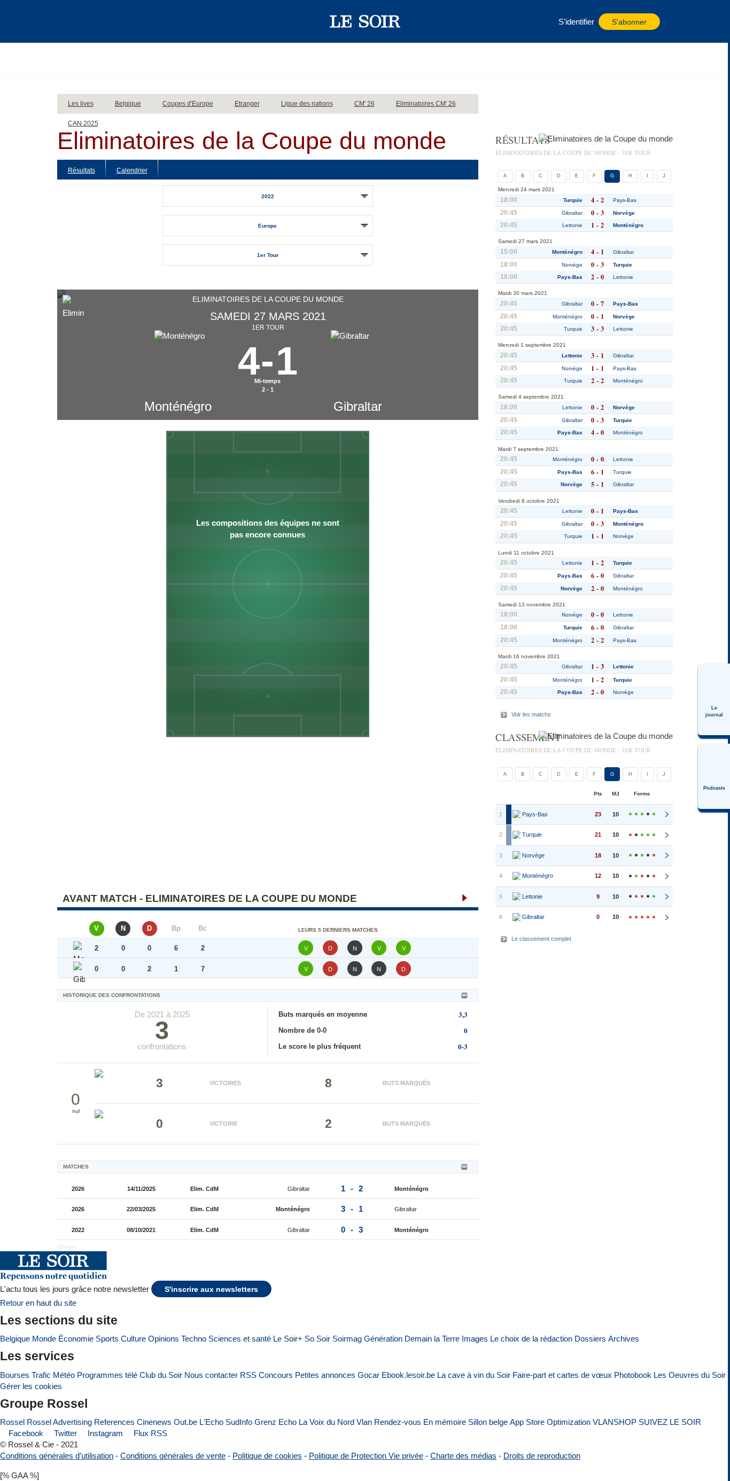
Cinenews (154, 1422)
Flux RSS (149, 1433)
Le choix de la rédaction (531, 1338)
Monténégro (178, 406)
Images (475, 1338)
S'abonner (629, 22)
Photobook (632, 1374)
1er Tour (267, 255)
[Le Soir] (365, 21)
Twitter (64, 1433)
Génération (383, 1338)
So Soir (317, 1338)
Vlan (364, 1422)
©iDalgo (66, 1247)
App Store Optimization (550, 1422)
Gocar (368, 1374)
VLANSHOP (614, 1422)
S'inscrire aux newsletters (211, 1289)
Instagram (104, 1433)
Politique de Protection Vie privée (366, 1455)
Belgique (15, 1338)
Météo (64, 1374)
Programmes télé (107, 1374)
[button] (83, 21)
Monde (44, 1338)
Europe (267, 226)
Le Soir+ (287, 1338)
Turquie (573, 200)
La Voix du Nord (326, 1422)
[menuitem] (714, 699)
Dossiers (590, 1338)
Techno (193, 1338)
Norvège (624, 213)
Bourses (14, 1374)
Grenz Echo (275, 1422)
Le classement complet (541, 939)
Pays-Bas (624, 200)
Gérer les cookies (31, 1386)
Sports (107, 1338)
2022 (267, 196)
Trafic (41, 1374)
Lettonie (572, 225)
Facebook (24, 1433)
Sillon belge (488, 1422)
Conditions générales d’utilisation (56, 1455)
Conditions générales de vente (173, 1455)
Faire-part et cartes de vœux (562, 1374)
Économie (76, 1338)
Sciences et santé (239, 1338)
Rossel (12, 1422)
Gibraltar (357, 406)
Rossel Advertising (59, 1422)
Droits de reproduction (541, 1455)
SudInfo (239, 1422)
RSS (248, 1374)
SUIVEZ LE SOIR (670, 1422)
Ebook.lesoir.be (408, 1374)
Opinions (163, 1338)
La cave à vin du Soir (473, 1374)
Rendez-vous (397, 1422)
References (114, 1422)
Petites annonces (325, 1374)
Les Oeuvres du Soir (690, 1374)
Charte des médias (463, 1455)
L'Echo (211, 1422)
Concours (276, 1374)
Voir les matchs (531, 714)
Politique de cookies (267, 1455)
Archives (623, 1338)
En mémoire (444, 1422)
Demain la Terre (432, 1338)
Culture (133, 1338)
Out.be (185, 1422)
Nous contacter (211, 1374)
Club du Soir (160, 1374)
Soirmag (347, 1338)
